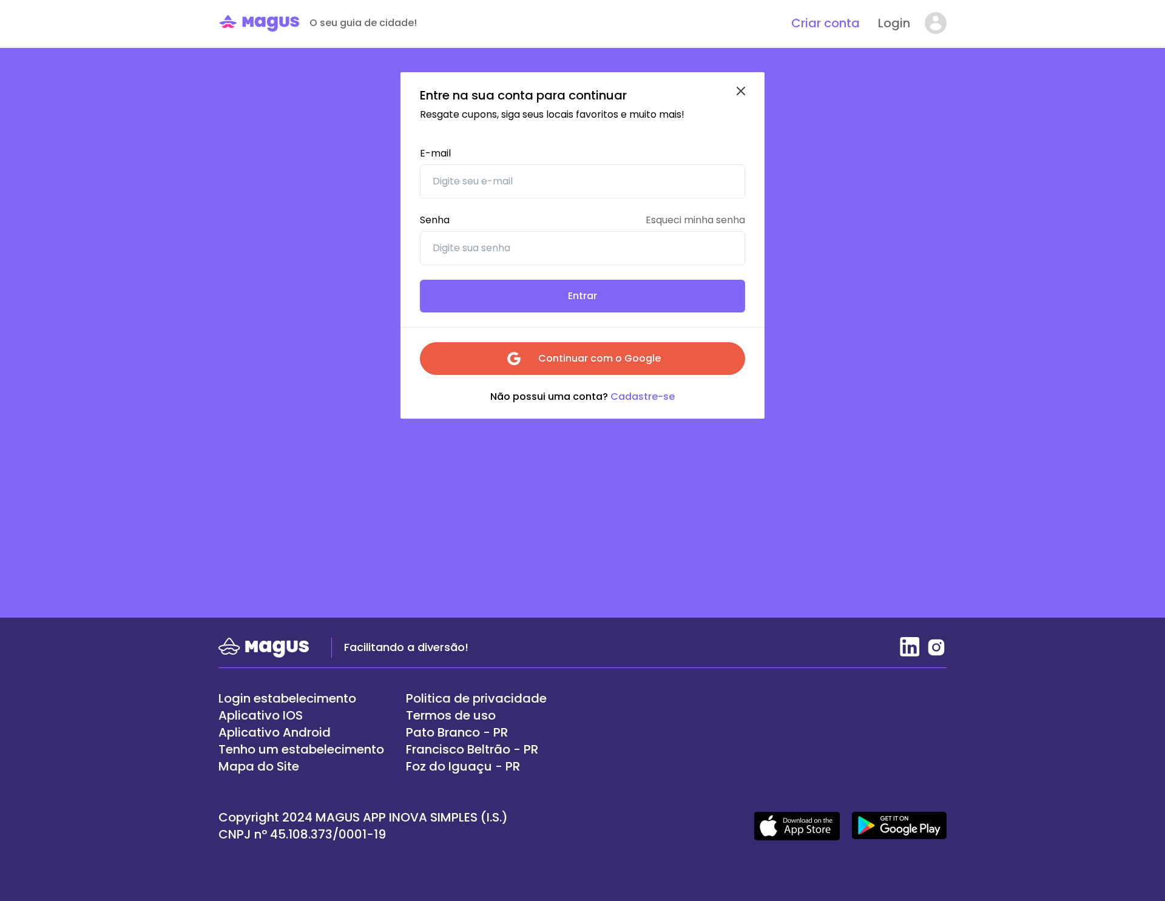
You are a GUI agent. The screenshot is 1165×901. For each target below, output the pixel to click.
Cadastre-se (641, 396)
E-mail (435, 153)
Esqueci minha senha (695, 220)
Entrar (582, 296)
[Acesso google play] (899, 826)
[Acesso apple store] (797, 826)
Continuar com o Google (599, 358)
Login (894, 23)
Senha (435, 220)
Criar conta (825, 23)
